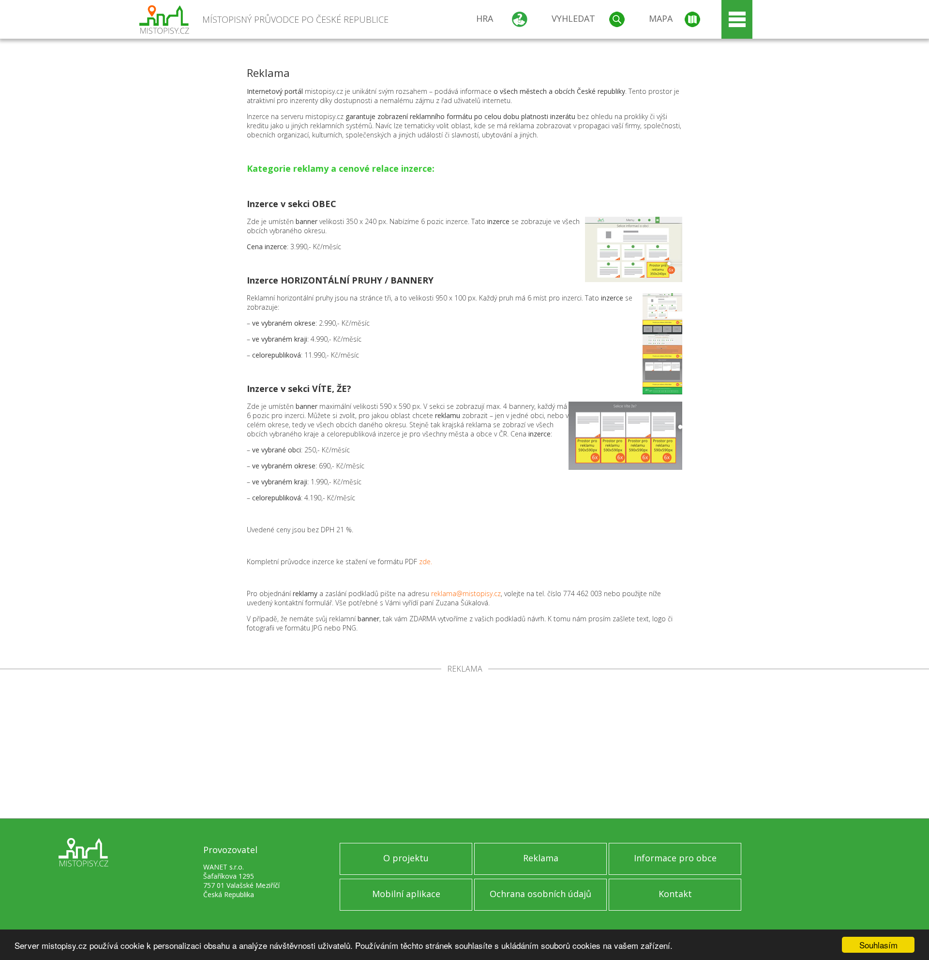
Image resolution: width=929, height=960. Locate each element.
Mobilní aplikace (406, 894)
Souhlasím (878, 945)
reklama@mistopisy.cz (466, 593)
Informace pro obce (675, 858)
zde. (425, 561)
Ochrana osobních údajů (540, 894)
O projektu (406, 858)
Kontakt (675, 894)
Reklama (540, 858)
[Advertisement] (464, 745)
